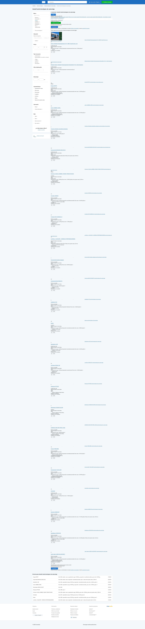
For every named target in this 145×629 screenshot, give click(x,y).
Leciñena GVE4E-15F (55, 365)
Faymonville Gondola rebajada (57, 260)
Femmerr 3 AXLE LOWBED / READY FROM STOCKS (62, 173)
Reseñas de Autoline (55, 614)
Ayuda (34, 610)
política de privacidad (74, 28)
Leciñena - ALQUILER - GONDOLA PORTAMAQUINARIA (63, 238)
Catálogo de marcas (55, 616)
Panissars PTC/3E (55, 386)
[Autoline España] (36, 2)
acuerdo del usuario (85, 28)
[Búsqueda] (48, 2)
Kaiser (52, 323)
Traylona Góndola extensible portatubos (59, 129)
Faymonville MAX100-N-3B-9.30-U (58, 150)
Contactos (34, 612)
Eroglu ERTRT (54, 85)
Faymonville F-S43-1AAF (56, 469)
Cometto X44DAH (54, 195)
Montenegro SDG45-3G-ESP (57, 407)
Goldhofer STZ (54, 302)
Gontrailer (53, 491)
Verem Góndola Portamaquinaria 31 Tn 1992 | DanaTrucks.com (64, 43)
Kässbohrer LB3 (54, 344)
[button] (52, 52)
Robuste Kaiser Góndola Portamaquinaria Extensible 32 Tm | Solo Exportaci (67, 64)
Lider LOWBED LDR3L (55, 107)
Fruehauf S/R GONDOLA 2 (56, 216)
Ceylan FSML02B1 (55, 448)
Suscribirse (54, 568)
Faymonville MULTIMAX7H (56, 281)
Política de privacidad (55, 610)
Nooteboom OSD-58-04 (56, 533)
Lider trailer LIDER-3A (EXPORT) (58, 554)
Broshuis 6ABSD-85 (55, 512)
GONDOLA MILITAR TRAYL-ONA (58, 427)
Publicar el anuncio (55, 22)
